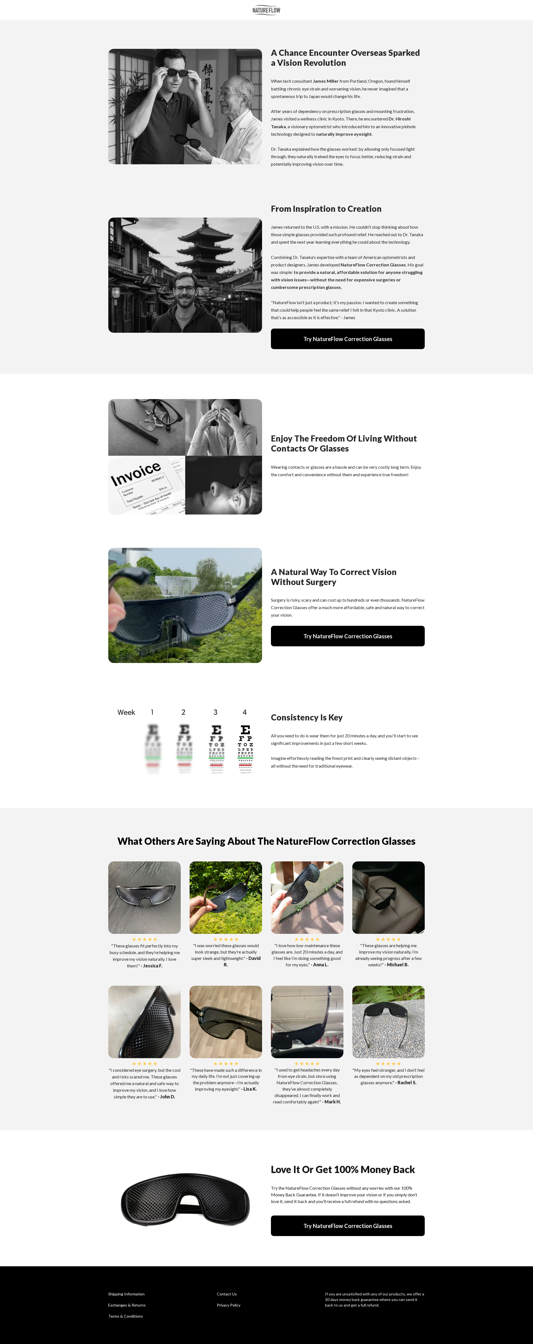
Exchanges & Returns (127, 1305)
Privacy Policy (228, 1305)
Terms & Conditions (125, 1316)
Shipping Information (126, 1294)
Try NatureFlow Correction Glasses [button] (347, 339)
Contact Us (227, 1294)
